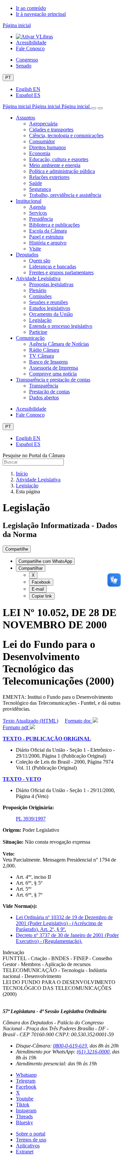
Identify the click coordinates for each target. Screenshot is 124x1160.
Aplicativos (28, 1145)
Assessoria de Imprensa (53, 368)
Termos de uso (31, 1139)
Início (22, 473)
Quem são (39, 260)
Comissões (40, 296)
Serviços (38, 213)
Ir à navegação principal (41, 14)
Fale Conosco (30, 48)
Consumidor (42, 141)
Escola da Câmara (48, 231)
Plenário (37, 290)
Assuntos (25, 117)
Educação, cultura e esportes (58, 159)
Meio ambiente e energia (54, 165)
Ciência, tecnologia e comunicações (66, 135)
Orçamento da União (51, 314)
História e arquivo (47, 242)
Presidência (41, 219)
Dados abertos (44, 397)
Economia (39, 153)
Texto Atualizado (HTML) (30, 721)
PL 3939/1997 (31, 819)
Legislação (40, 320)
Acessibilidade (31, 42)
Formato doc (79, 721)
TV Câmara (41, 356)
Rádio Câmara (44, 350)
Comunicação (30, 338)
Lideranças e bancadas (52, 266)
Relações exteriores (49, 177)
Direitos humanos (47, 147)
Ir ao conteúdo (31, 8)
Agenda (37, 207)
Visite (35, 248)
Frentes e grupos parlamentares (61, 272)
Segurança (40, 189)
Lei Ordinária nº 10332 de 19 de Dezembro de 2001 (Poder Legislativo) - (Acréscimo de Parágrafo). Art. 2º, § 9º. (64, 923)
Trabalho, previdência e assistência (65, 195)
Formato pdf (16, 727)
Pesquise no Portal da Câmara (34, 455)
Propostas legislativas (51, 284)
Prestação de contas (49, 391)
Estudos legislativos (49, 308)
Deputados (27, 254)
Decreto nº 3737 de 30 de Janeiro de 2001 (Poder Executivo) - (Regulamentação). (67, 938)
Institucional (28, 201)
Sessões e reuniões (48, 302)
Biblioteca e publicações (54, 225)
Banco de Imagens (48, 362)
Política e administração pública (62, 171)
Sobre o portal (30, 1134)
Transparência (43, 385)
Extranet (24, 1151)
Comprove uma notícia (53, 374)
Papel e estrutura (46, 237)
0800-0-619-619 (70, 1045)
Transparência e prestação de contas (53, 379)
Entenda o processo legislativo (60, 326)
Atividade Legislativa (38, 278)
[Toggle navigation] (93, 108)
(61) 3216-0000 (93, 1051)
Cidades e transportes (51, 129)
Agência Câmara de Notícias (59, 344)
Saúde (35, 183)
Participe (38, 332)
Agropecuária (43, 123)
